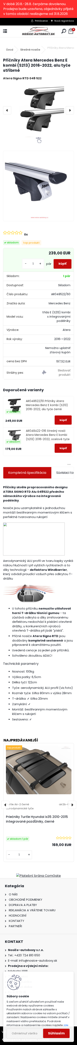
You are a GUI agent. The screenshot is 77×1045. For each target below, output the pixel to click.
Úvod (9, 50)
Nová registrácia (64, 20)
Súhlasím (56, 1033)
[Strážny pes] (56, 373)
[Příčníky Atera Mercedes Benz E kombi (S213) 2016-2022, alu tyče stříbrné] (38, 110)
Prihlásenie (41, 20)
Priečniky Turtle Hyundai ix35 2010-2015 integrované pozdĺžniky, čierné (37, 819)
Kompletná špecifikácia (27, 472)
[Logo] (38, 31)
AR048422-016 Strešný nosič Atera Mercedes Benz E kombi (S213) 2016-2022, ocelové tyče (48, 435)
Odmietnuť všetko (24, 1033)
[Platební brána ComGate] (38, 875)
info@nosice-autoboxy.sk (38, 961)
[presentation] (7, 110)
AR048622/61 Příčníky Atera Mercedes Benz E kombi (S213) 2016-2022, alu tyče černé (47, 405)
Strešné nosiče (30, 50)
